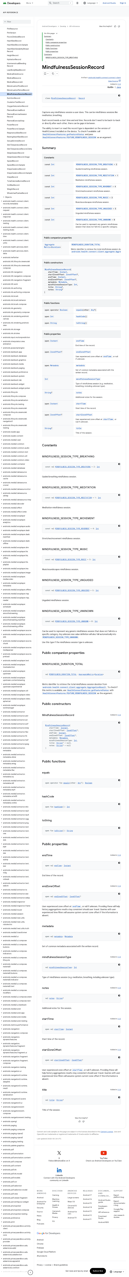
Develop (63, 26)
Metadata (63, 282)
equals (79, 310)
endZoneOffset (83, 352)
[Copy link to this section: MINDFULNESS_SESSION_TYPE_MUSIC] (90, 549)
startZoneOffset (84, 415)
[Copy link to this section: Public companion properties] (87, 653)
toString (80, 323)
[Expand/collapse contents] (56, 33)
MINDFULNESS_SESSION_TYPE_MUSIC (92, 197)
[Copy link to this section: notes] (51, 988)
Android (40, 1197)
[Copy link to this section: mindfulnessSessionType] (73, 957)
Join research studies (119, 1216)
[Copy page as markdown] (53, 73)
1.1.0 (119, 84)
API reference (10, 12)
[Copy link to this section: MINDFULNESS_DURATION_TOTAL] (85, 664)
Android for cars (72, 1213)
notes (79, 392)
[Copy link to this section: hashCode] (56, 796)
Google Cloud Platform (46, 1252)
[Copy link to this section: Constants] (59, 445)
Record (82, 98)
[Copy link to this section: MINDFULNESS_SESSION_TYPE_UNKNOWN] (95, 611)
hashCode (80, 316)
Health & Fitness (55, 1206)
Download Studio (102, 1217)
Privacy (55, 1217)
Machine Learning (55, 1200)
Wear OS (71, 1201)
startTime (81, 403)
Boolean (64, 310)
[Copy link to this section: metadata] (56, 926)
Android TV (72, 1218)
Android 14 (87, 1207)
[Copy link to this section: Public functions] (68, 761)
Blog (38, 1220)
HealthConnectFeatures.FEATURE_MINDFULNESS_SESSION (69, 137)
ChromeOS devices (72, 1206)
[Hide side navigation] (30, 1272)
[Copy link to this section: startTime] (56, 1019)
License (48, 1265)
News (39, 1216)
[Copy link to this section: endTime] (54, 855)
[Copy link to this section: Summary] (58, 148)
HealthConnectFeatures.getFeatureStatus (63, 134)
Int (52, 164)
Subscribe (98, 1271)
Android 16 (87, 1199)
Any (92, 310)
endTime (80, 341)
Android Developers (49, 26)
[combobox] (60, 3)
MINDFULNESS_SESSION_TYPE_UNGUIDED (94, 208)
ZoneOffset (71, 274)
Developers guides (102, 1207)
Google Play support (118, 1210)
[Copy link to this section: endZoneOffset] (62, 886)
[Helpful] (115, 26)
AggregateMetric (49, 245)
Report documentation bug (119, 1203)
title (78, 428)
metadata (80, 365)
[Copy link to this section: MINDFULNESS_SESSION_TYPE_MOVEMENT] (97, 518)
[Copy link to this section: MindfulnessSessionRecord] (76, 715)
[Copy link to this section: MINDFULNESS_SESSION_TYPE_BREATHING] (97, 456)
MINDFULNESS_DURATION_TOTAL (86, 244)
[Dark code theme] (119, 95)
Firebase (40, 1248)
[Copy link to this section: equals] (52, 772)
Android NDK (103, 1222)
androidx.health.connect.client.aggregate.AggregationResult (74, 687)
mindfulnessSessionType (88, 379)
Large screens (73, 1197)
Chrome (40, 1244)
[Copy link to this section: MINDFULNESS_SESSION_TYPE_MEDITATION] (98, 487)
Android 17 (87, 1195)
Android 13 (87, 1211)
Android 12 (87, 1215)
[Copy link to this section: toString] (54, 820)
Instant (63, 272)
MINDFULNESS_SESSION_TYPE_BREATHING (94, 164)
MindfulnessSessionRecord (63, 98)
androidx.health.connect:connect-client (104, 78)
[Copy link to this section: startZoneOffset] (63, 1050)
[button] (16, 197)
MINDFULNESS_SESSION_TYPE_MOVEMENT (94, 186)
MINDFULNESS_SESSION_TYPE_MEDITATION (95, 175)
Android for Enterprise (41, 1202)
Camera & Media (56, 1212)
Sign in (123, 3)
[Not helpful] (119, 26)
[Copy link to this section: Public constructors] (73, 704)
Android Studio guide (104, 1201)
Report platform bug (119, 1196)
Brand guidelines (61, 1265)
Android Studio (109, 3)
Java (119, 87)
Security (40, 1208)
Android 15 (87, 1203)
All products (42, 1256)
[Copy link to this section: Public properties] (70, 844)
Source (40, 1212)
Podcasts (40, 1224)
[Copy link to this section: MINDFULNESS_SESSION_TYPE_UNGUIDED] (95, 580)
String (58, 287)
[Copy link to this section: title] (49, 1090)
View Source (113, 81)
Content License (107, 1132)
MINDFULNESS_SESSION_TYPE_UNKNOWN (93, 220)
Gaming (55, 1195)
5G (53, 1221)
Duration (55, 247)
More (28, 3)
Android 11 (87, 1219)
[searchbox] (17, 22)
